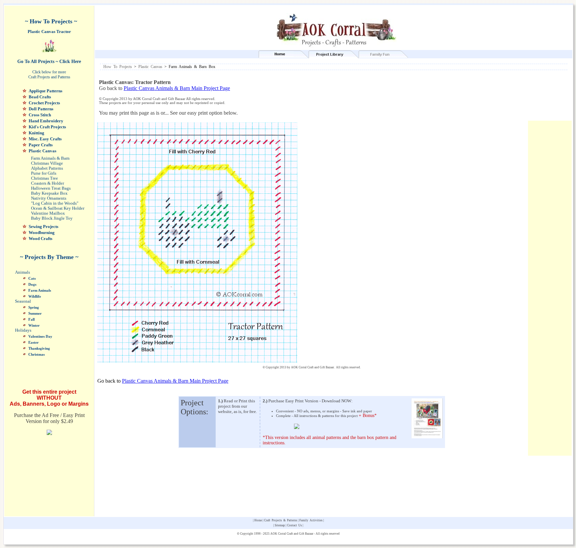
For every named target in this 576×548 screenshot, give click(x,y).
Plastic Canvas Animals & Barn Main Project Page (177, 88)
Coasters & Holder (47, 183)
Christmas (36, 354)
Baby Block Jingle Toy (52, 218)
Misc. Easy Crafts (45, 138)
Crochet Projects (44, 102)
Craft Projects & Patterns (280, 520)
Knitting (36, 132)
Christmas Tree (44, 178)
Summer (35, 313)
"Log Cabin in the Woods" (54, 203)
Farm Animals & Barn (50, 158)
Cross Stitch (40, 114)
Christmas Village (47, 163)
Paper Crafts (41, 144)
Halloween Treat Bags (51, 188)
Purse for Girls (43, 173)
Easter (33, 342)
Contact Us (294, 525)
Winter (34, 325)
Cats (32, 278)
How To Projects (117, 66)
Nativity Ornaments (48, 198)
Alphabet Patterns (47, 168)
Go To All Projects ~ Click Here (49, 61)
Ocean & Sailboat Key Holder (57, 208)
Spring (33, 307)
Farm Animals (39, 290)
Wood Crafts (40, 238)
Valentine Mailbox (48, 213)
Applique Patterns (45, 90)
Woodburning (42, 232)
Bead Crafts (40, 96)
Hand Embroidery (46, 120)
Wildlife (34, 296)
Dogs (32, 284)
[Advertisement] (345, 98)
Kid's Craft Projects (47, 126)
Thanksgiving (39, 348)
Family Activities (311, 520)
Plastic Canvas (42, 150)
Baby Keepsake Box (49, 193)
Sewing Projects (43, 226)
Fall (31, 319)
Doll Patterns (41, 108)
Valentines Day (40, 336)
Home (258, 520)
